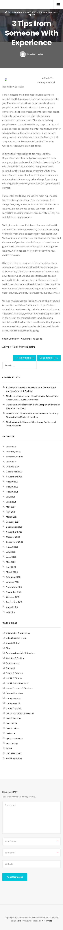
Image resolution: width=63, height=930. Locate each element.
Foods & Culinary (14, 673)
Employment (12, 663)
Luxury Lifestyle (13, 703)
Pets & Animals (13, 718)
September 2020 (14, 541)
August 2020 (12, 547)
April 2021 (10, 511)
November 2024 (14, 476)
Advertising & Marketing (18, 633)
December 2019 (14, 587)
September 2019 (14, 602)
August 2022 (12, 486)
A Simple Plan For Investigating (18, 346)
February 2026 (13, 451)
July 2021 (10, 496)
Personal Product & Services (20, 713)
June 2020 (11, 557)
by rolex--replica (35, 54)
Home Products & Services (19, 688)
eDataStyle (16, 920)
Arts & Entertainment (16, 638)
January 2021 (12, 521)
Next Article (48, 358)
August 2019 (12, 607)
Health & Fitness (14, 678)
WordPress (47, 920)
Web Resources (14, 758)
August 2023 (12, 481)
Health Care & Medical (17, 683)
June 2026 (11, 446)
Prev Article (26, 358)
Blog (8, 648)
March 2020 (12, 572)
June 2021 (11, 501)
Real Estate (11, 723)
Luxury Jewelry (13, 698)
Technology (12, 743)
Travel (9, 748)
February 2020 (13, 577)
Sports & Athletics (14, 738)
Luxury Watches (13, 708)
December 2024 (14, 471)
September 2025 (14, 456)
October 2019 (12, 597)
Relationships (12, 728)
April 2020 (11, 567)
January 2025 (13, 466)
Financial (10, 668)
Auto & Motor (12, 643)
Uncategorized (13, 753)
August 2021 (12, 491)
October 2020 (13, 536)
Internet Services (14, 693)
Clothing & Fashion (15, 658)
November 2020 (14, 531)
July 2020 (10, 552)
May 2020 (11, 562)
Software (43, 12)
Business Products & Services (20, 653)
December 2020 (14, 526)
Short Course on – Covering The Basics (22, 338)
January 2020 (13, 582)
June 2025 (11, 461)
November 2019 (14, 592)
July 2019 (10, 612)
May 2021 (10, 506)
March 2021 (11, 516)
